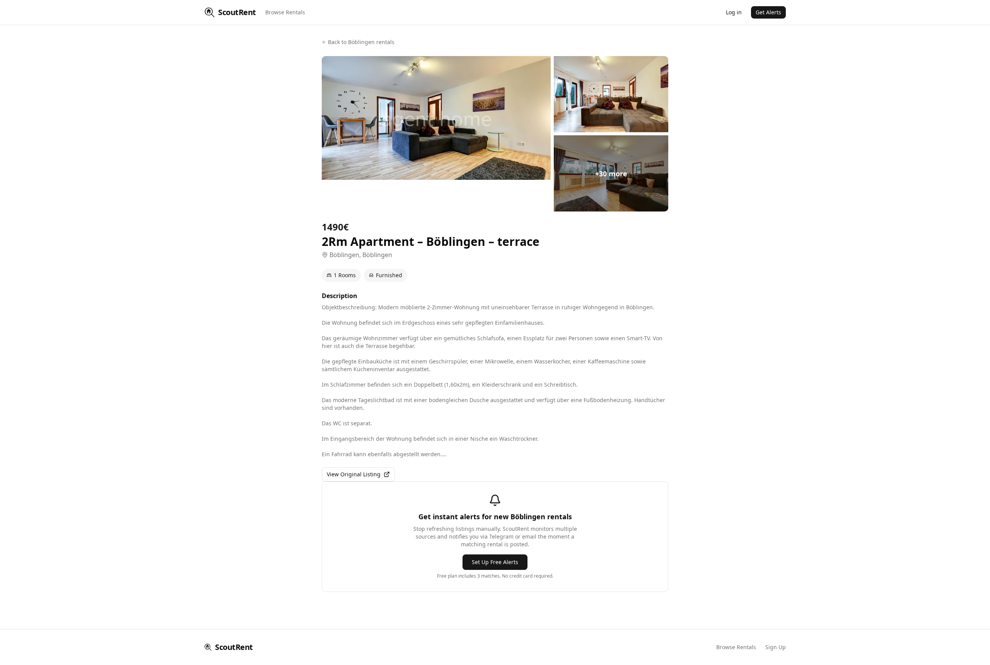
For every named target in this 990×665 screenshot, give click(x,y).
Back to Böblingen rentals (361, 42)
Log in (734, 12)
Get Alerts (768, 12)
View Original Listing (354, 474)
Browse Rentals (285, 12)
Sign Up (775, 647)
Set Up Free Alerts (495, 562)
